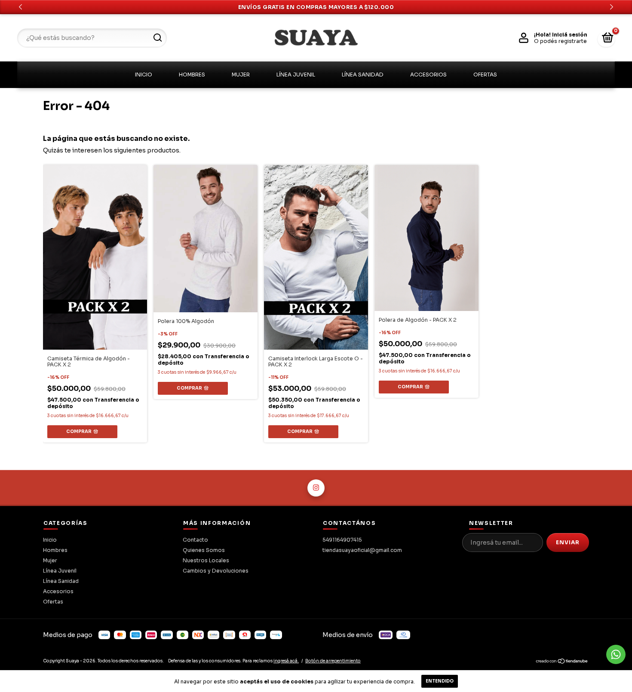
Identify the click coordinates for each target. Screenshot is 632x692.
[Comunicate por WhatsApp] (616, 654)
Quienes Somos (204, 550)
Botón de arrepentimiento (333, 661)
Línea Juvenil (295, 74)
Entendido (440, 681)
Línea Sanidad (362, 74)
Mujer (241, 74)
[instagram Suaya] (316, 488)
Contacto (195, 540)
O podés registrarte (560, 41)
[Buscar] (157, 38)
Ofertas (485, 74)
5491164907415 (342, 540)
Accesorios (428, 74)
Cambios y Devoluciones (216, 570)
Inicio (143, 74)
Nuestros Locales (206, 560)
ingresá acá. (286, 661)
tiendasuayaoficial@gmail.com (362, 550)
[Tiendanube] (562, 662)
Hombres (192, 74)
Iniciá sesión (569, 34)
